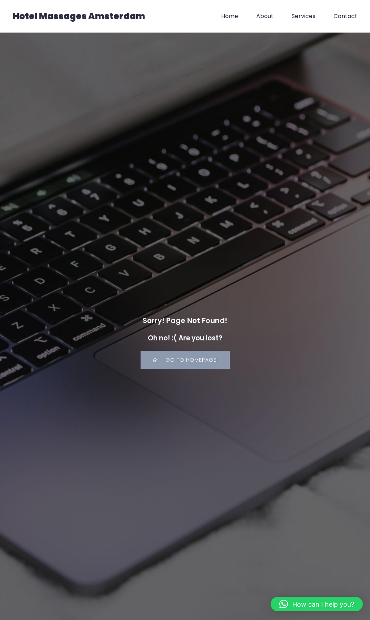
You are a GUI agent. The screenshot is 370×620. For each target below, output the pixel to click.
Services (303, 16)
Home (229, 16)
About (265, 16)
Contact (345, 16)
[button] (317, 604)
